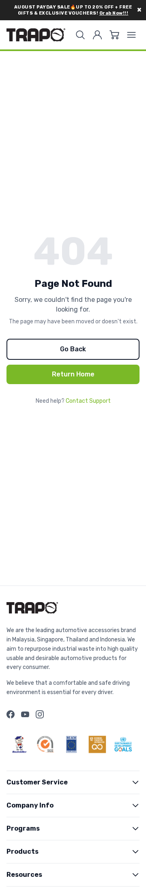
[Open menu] (131, 35)
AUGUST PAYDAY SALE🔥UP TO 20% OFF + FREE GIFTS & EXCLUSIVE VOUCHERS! (73, 10)
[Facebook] (10, 714)
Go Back (73, 349)
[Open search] (80, 35)
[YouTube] (25, 714)
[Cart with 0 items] (114, 35)
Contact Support (88, 400)
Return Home (73, 374)
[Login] (97, 35)
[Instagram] (40, 714)
